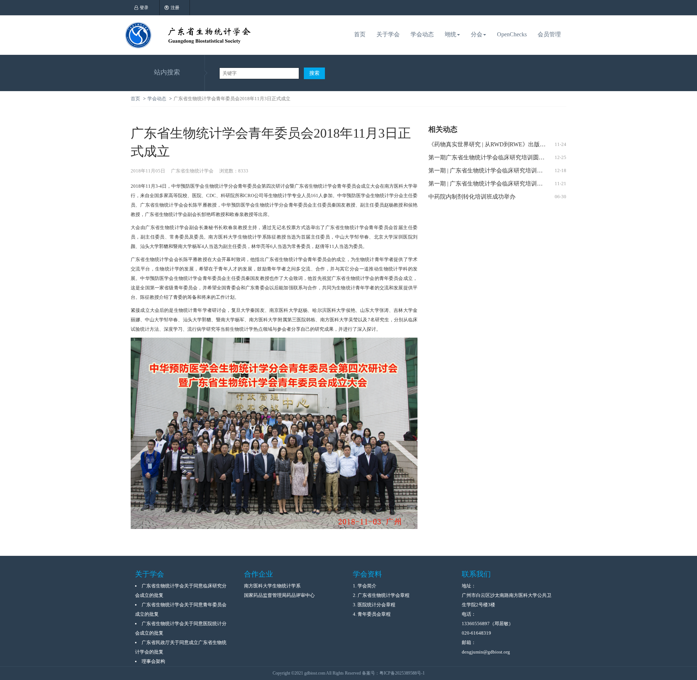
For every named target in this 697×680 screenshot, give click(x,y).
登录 (144, 7)
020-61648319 (476, 633)
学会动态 (422, 34)
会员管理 (549, 34)
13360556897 (476, 623)
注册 (175, 7)
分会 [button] (476, 34)
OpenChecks (512, 34)
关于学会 (388, 34)
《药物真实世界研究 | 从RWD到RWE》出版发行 (489, 144)
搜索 (314, 73)
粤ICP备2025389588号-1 (402, 673)
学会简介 (367, 586)
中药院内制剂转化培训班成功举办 (471, 197)
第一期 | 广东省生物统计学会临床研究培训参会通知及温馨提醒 (497, 170)
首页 (360, 34)
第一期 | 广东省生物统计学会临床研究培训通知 (488, 183)
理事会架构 (153, 661)
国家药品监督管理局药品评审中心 (279, 595)
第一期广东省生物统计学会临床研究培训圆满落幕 (492, 157)
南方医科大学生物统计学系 (272, 586)
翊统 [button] (450, 34)
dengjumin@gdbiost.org (486, 652)
